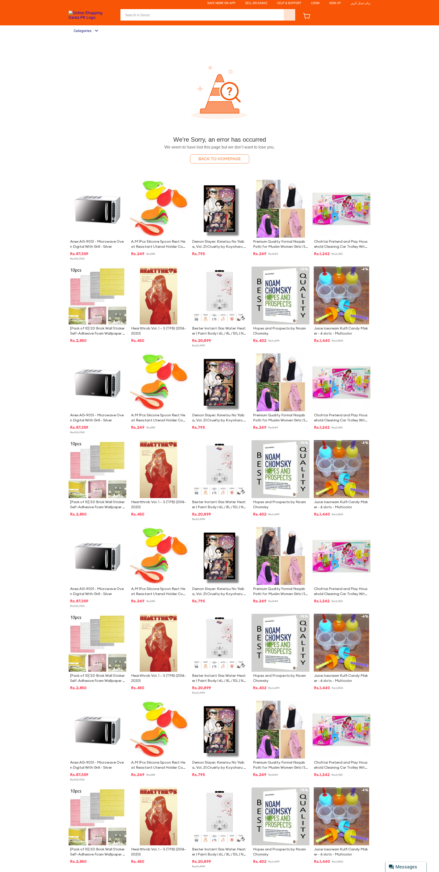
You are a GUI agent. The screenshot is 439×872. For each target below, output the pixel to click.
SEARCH (289, 15)
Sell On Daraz (256, 3)
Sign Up (335, 3)
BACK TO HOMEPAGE (219, 159)
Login (315, 3)
